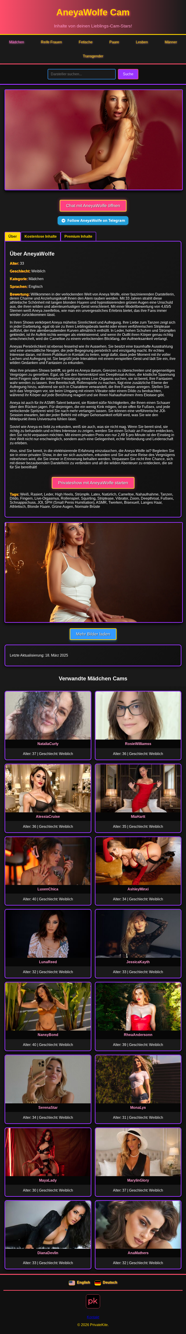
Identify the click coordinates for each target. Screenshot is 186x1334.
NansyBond (48, 1035)
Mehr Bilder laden (93, 634)
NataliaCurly (48, 744)
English (83, 1282)
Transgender (93, 56)
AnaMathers (138, 1253)
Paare (114, 42)
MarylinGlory (138, 1180)
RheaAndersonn (138, 1035)
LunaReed (48, 962)
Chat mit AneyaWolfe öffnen (93, 205)
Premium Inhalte (78, 236)
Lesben (142, 42)
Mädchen (16, 42)
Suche (128, 74)
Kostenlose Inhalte (40, 236)
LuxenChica (47, 889)
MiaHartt (138, 816)
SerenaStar (48, 1107)
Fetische (86, 42)
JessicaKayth (138, 962)
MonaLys (138, 1107)
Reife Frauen (51, 42)
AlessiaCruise (48, 816)
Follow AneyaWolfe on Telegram (96, 220)
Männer (171, 42)
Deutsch (110, 1282)
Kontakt (93, 1317)
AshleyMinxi (138, 889)
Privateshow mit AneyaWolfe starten (93, 482)
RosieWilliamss (138, 744)
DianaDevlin (47, 1253)
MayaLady (48, 1180)
